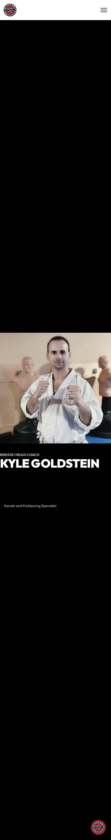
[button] (82, 828)
